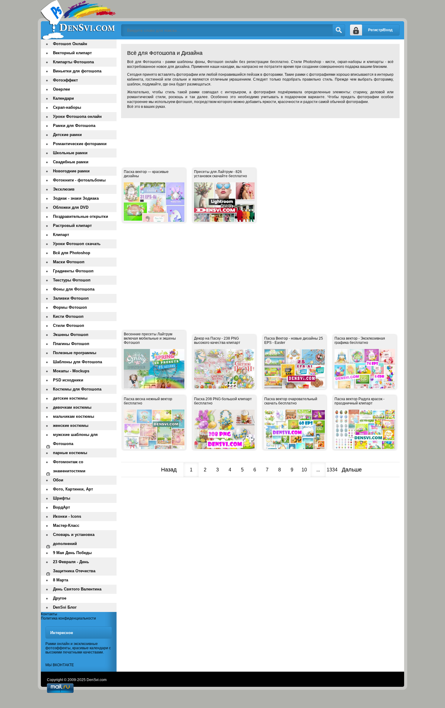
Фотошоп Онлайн (70, 44)
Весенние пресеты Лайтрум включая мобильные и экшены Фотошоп (150, 338)
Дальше (352, 470)
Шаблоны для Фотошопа (77, 362)
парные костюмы (70, 452)
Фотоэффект (65, 80)
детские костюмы (70, 398)
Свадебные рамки (70, 162)
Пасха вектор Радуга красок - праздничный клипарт (359, 401)
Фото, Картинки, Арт (73, 489)
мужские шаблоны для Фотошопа (75, 439)
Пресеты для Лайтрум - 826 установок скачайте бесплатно (220, 174)
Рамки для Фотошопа (74, 125)
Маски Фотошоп (68, 262)
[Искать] (338, 30)
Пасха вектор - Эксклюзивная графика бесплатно (360, 340)
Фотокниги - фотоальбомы (79, 180)
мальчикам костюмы (73, 416)
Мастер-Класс (66, 525)
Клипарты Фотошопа (73, 62)
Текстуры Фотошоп (72, 280)
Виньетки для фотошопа (77, 71)
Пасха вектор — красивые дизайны (146, 174)
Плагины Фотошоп (71, 343)
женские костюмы (70, 425)
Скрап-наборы (67, 107)
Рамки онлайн (57, 644)
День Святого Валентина (77, 589)
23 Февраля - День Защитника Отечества (74, 566)
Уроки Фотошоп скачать (77, 243)
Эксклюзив (63, 189)
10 (304, 469)
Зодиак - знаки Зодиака (76, 198)
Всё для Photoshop (71, 253)
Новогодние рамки (71, 171)
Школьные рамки (70, 153)
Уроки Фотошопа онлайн (77, 116)
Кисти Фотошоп (68, 316)
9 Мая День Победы (72, 552)
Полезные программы (74, 353)
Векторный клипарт (72, 53)
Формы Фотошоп (70, 307)
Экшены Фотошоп (70, 334)
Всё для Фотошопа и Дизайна (79, 19)
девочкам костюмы (72, 407)
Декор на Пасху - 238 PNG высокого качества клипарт (217, 340)
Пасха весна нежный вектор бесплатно (148, 401)
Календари (63, 98)
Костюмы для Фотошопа (77, 389)
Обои (58, 480)
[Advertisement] (231, 136)
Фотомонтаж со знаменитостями (69, 466)
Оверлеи (61, 89)
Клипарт (61, 234)
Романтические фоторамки (80, 143)
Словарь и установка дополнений (73, 539)
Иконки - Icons (67, 516)
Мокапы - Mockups (71, 371)
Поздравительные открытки (80, 216)
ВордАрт (61, 507)
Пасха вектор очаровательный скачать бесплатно (290, 401)
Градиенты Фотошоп (73, 271)
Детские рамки (67, 134)
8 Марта (60, 580)
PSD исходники (68, 380)
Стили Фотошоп (68, 325)
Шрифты (61, 498)
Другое (59, 598)
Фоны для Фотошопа (73, 289)
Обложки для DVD (70, 207)
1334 (332, 469)
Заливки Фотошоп (71, 298)
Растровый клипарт (72, 225)
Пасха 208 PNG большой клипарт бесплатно (223, 401)
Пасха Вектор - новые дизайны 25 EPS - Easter (293, 340)
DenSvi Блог (65, 607)
